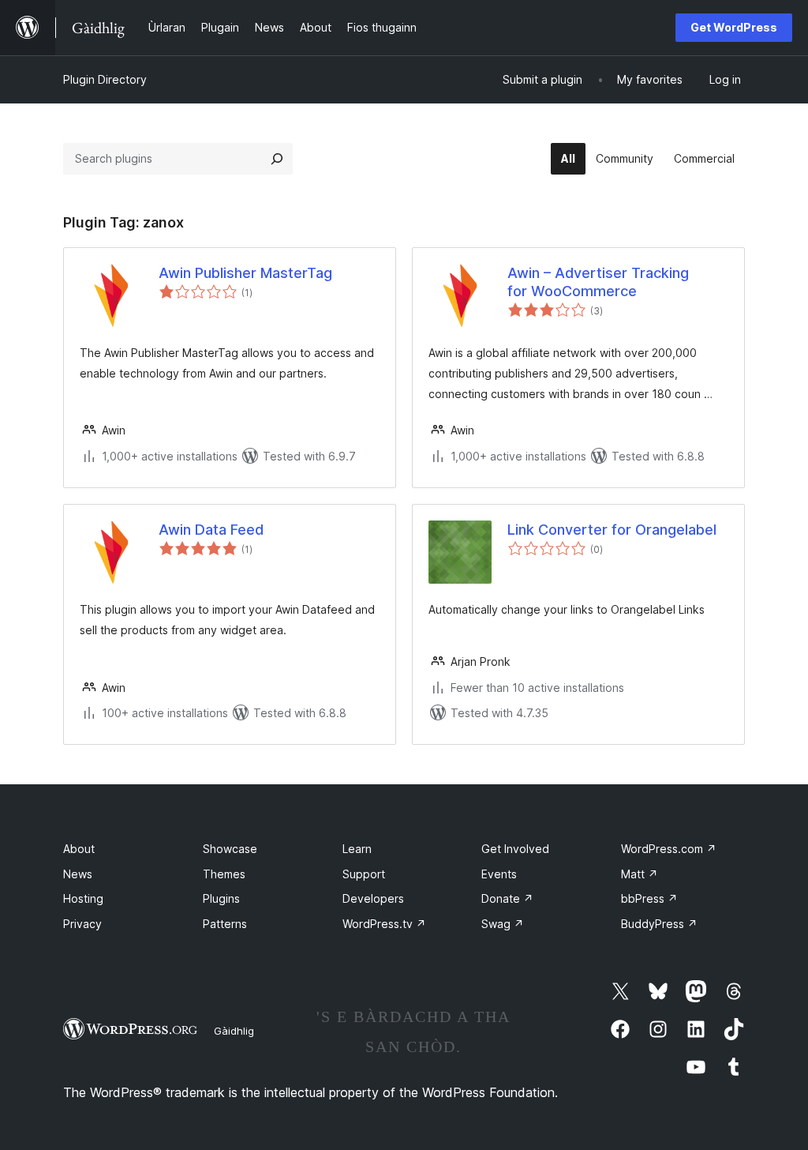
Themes (224, 874)
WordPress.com (668, 848)
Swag (502, 923)
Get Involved (515, 848)
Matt (639, 874)
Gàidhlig (234, 1030)
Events (499, 874)
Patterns (225, 923)
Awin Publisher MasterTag (245, 273)
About (79, 848)
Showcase (230, 848)
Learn (357, 848)
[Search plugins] (277, 159)
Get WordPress (733, 27)
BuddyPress (659, 923)
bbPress (649, 898)
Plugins (221, 898)
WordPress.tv (384, 923)
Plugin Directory (105, 79)
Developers (373, 898)
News (77, 874)
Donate (507, 898)
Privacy (82, 923)
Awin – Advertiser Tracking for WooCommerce (598, 282)
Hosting (83, 898)
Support (363, 874)
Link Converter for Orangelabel (611, 529)
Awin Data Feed (211, 529)
